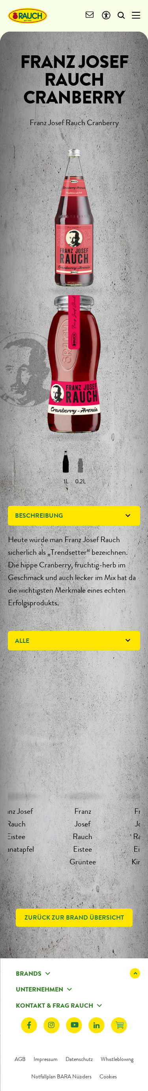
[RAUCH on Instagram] (51, 1025)
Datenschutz (79, 1059)
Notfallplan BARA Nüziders (61, 1076)
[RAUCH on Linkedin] (96, 1025)
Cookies (108, 1076)
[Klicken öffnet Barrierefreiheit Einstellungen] (106, 16)
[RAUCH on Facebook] (29, 1025)
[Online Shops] (119, 1025)
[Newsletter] (90, 15)
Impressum (46, 1059)
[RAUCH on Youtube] (74, 1025)
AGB (20, 1059)
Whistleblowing (117, 1059)
